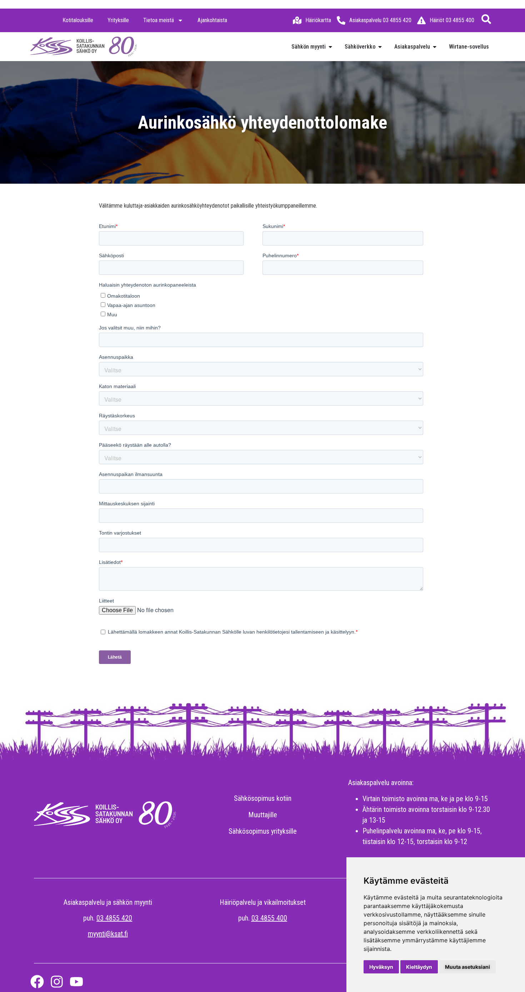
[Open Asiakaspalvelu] (435, 47)
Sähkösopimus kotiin (262, 798)
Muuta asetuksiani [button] (467, 967)
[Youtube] (76, 981)
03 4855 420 (114, 918)
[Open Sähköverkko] (380, 47)
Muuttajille (262, 814)
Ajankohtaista (212, 20)
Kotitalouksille (77, 20)
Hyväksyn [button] (381, 967)
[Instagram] (57, 981)
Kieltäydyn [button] (419, 967)
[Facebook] (37, 981)
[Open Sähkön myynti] (330, 47)
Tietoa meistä (158, 20)
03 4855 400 (269, 918)
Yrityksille (118, 20)
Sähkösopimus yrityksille (263, 831)
